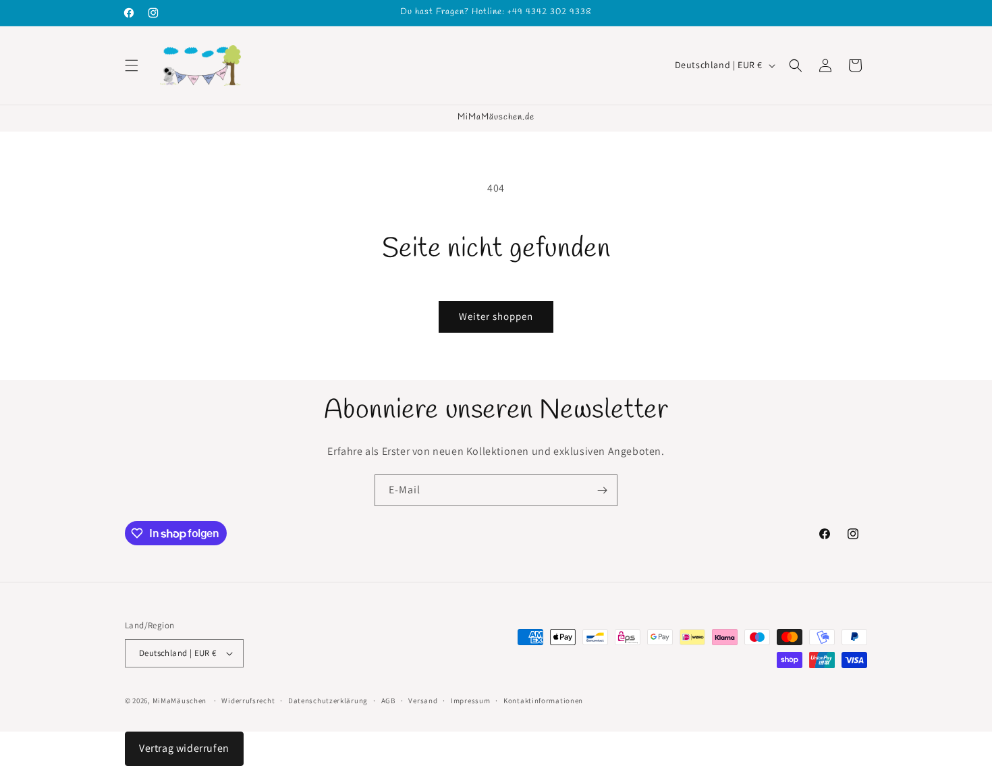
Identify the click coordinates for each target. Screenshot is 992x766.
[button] (131, 65)
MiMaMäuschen (179, 700)
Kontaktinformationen (543, 700)
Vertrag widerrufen (184, 748)
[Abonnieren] (602, 490)
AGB (388, 700)
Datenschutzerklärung (328, 700)
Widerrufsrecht (248, 700)
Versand (422, 700)
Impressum (470, 700)
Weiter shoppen (496, 316)
